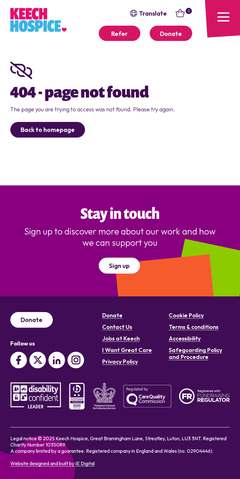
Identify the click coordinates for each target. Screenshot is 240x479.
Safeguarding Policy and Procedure (195, 353)
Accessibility (185, 338)
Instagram (76, 360)
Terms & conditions (193, 326)
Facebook (18, 360)
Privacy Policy (120, 361)
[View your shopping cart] (180, 16)
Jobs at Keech (121, 338)
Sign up (119, 266)
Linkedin (56, 360)
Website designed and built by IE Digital (52, 463)
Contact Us (117, 326)
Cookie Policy (186, 315)
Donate (171, 34)
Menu (221, 19)
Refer (119, 34)
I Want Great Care (127, 350)
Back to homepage (48, 130)
